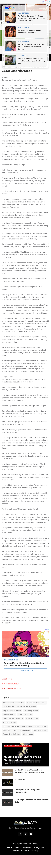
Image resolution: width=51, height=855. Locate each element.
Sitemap (35, 851)
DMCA (26, 851)
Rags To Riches (32, 718)
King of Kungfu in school (12, 711)
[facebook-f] (20, 834)
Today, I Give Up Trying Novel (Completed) (28, 791)
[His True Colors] (7, 782)
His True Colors (8, 707)
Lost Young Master (31, 711)
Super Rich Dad (40, 726)
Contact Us (17, 851)
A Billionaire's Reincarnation (13, 703)
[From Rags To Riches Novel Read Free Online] (7, 802)
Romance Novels (9, 722)
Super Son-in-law (10, 730)
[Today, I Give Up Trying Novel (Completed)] (7, 792)
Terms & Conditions (22, 848)
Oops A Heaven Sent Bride (13, 718)
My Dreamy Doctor (25, 714)
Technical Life (25, 730)
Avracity (35, 844)
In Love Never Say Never (26, 707)
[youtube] (31, 834)
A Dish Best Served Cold (36, 703)
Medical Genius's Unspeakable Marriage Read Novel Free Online (29, 771)
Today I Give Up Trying (11, 734)
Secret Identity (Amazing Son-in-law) (17, 726)
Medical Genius (9, 714)
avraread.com (36, 828)
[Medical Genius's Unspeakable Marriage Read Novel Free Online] (7, 772)
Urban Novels (28, 734)
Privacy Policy (38, 848)
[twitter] (25, 834)
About (9, 848)
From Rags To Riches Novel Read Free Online (31, 801)
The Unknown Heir (40, 730)
